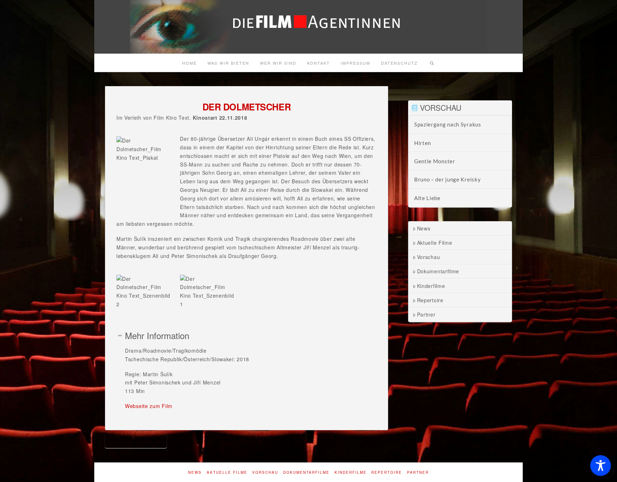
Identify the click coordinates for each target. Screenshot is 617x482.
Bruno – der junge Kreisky (447, 179)
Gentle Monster (434, 161)
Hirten (422, 143)
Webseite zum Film (148, 405)
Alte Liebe (427, 198)
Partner (426, 314)
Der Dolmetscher (136, 440)
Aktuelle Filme (434, 242)
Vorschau (428, 256)
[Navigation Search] (432, 63)
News (424, 228)
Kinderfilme (431, 285)
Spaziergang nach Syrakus (447, 124)
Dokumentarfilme (438, 271)
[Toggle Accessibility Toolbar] (601, 465)
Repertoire (430, 300)
